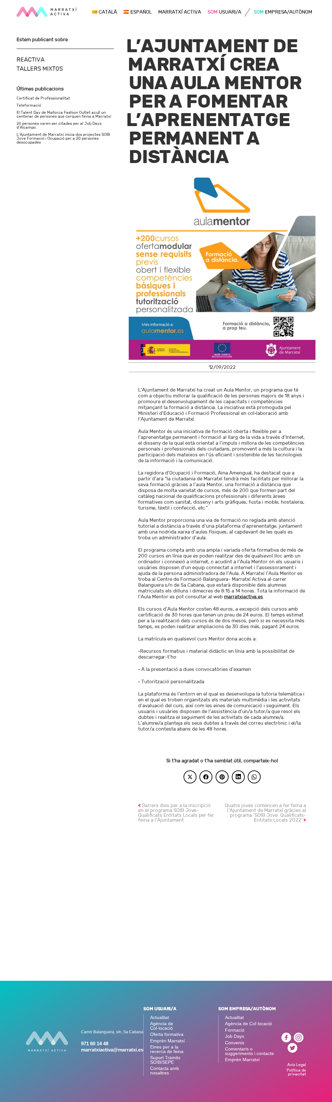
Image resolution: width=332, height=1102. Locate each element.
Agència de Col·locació (161, 1026)
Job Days (234, 1036)
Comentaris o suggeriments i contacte (249, 1051)
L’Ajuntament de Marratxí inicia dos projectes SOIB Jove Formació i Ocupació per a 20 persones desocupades (63, 138)
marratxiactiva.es (243, 597)
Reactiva (30, 59)
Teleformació (29, 105)
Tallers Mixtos (40, 68)
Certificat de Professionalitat (43, 98)
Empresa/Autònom (283, 12)
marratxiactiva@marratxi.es (112, 1049)
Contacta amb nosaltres (164, 1070)
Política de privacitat (296, 1072)
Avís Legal (296, 1064)
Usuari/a (224, 12)
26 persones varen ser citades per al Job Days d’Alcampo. (59, 125)
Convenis (234, 1042)
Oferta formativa (167, 1034)
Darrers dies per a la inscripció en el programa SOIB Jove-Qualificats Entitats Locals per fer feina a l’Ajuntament (176, 813)
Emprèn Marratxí (167, 1040)
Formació (234, 1030)
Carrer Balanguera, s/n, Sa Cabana (112, 1032)
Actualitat (159, 1017)
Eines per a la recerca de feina (167, 1049)
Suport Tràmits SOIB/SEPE (165, 1060)
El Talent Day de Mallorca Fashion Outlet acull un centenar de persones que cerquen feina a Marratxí (64, 114)
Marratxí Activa (179, 12)
